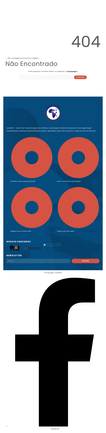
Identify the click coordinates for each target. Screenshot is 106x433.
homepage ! (72, 71)
